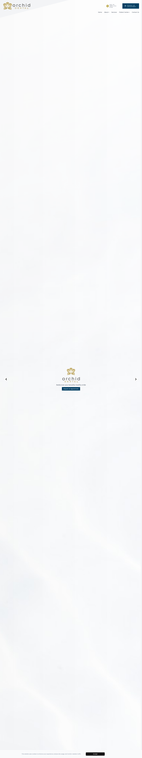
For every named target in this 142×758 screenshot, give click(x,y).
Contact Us (135, 12)
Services (114, 12)
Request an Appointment (131, 6)
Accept (95, 754)
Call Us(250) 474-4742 (113, 6)
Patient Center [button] (124, 12)
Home (100, 12)
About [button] (106, 12)
